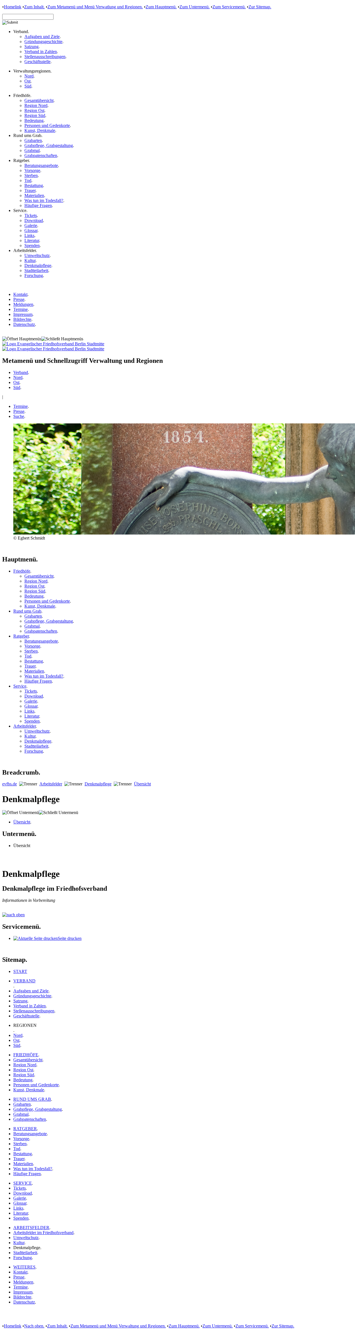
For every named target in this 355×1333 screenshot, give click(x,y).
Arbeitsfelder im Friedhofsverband (43, 1232)
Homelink (12, 6)
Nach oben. (34, 1326)
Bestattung (33, 185)
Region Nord (35, 105)
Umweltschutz (37, 255)
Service (19, 686)
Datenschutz (24, 324)
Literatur (31, 240)
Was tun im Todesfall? (43, 200)
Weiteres (24, 1267)
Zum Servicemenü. (229, 6)
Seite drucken (70, 938)
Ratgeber (21, 636)
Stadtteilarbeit (36, 270)
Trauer (30, 190)
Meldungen (23, 304)
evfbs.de (9, 784)
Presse (18, 299)
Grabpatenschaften (40, 155)
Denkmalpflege (37, 265)
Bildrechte (22, 319)
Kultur (30, 260)
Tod (27, 180)
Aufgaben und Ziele (42, 36)
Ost (27, 81)
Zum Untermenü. (194, 6)
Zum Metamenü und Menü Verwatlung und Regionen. (95, 6)
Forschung (33, 275)
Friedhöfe (21, 571)
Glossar (30, 230)
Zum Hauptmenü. (161, 6)
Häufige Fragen (38, 205)
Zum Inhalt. (34, 6)
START (20, 971)
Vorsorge (32, 170)
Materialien (34, 195)
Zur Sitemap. (259, 6)
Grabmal (32, 150)
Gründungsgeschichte (43, 41)
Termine (20, 309)
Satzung (31, 46)
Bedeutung (34, 120)
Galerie (30, 225)
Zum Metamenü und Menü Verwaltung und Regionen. (118, 1326)
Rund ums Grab (27, 611)
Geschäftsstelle (37, 61)
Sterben (31, 175)
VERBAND (24, 980)
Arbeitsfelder (24, 726)
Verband (20, 372)
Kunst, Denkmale (39, 130)
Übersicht (142, 784)
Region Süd (34, 115)
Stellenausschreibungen (44, 56)
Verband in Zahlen (40, 51)
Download (33, 220)
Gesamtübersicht (39, 100)
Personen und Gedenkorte (47, 125)
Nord (29, 76)
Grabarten (33, 140)
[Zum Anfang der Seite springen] (13, 914)
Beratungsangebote (41, 165)
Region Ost (34, 110)
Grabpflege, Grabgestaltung (48, 145)
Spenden (32, 245)
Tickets (30, 215)
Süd (27, 86)
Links (29, 235)
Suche (18, 416)
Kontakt (20, 294)
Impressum (22, 314)
